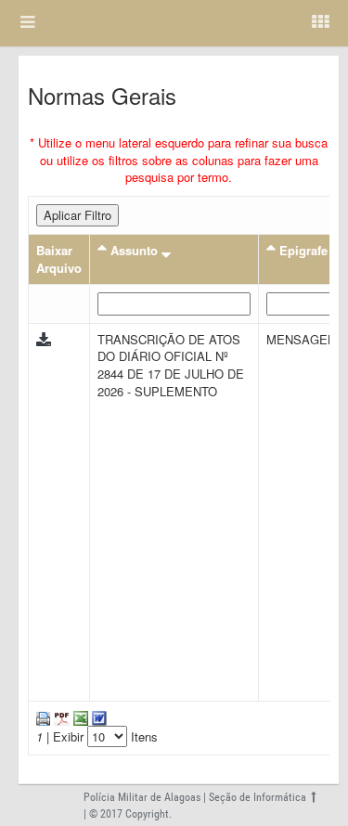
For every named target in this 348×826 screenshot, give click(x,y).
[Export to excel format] (79, 717)
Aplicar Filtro (77, 215)
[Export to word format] (97, 717)
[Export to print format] (43, 717)
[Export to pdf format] (60, 717)
